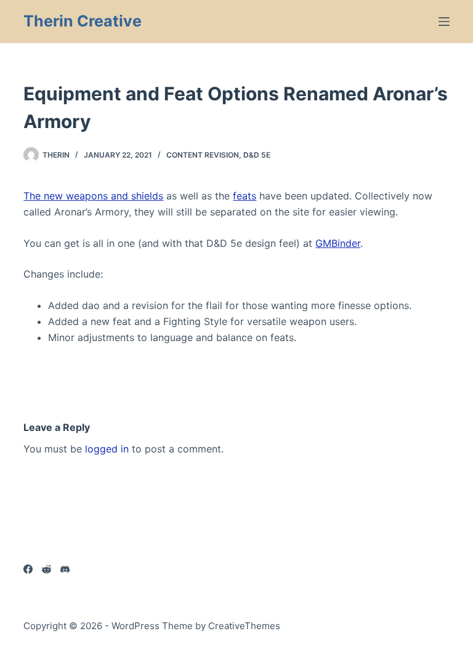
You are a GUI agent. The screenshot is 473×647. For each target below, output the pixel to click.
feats (244, 196)
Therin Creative (82, 21)
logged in (107, 449)
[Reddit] (46, 569)
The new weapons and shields (93, 196)
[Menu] (444, 21)
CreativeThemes (244, 626)
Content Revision (202, 154)
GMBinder (337, 243)
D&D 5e (256, 154)
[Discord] (65, 569)
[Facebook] (28, 569)
